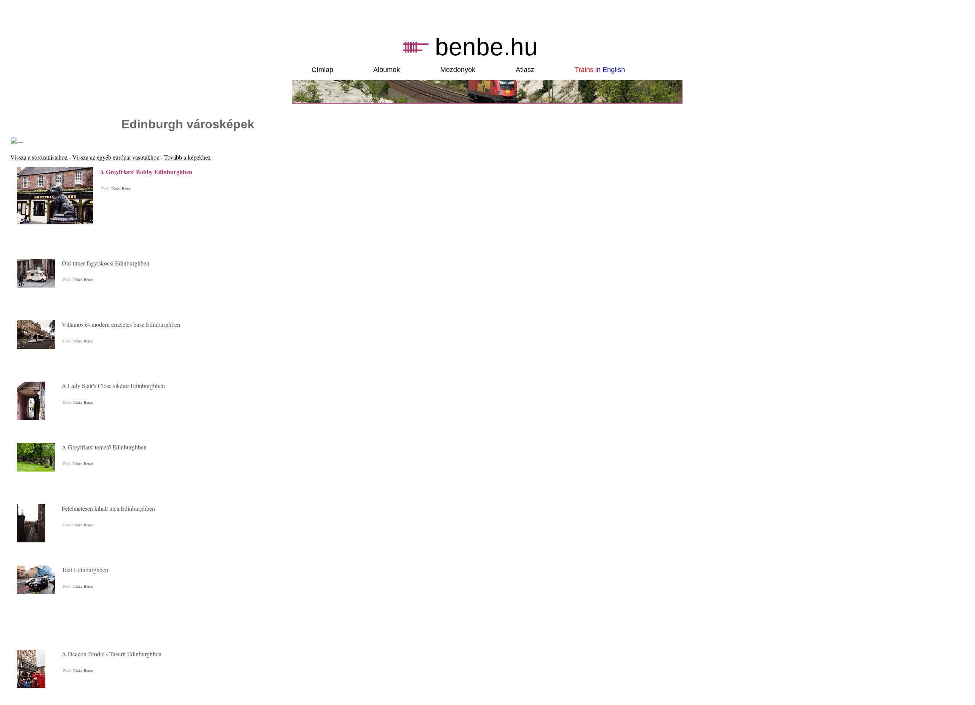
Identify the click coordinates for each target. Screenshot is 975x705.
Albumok (386, 70)
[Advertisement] (99, 632)
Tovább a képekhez (187, 157)
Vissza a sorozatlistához (38, 157)
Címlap (322, 70)
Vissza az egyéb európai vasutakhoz (115, 157)
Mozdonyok (457, 70)
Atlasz (525, 70)
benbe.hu (486, 47)
